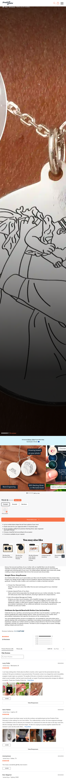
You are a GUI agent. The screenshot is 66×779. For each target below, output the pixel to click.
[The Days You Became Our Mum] (8, 553)
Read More (31, 680)
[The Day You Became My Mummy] (21, 553)
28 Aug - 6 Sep (31, 439)
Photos (19, 648)
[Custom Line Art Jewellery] (47, 553)
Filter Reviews (6, 653)
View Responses (33, 703)
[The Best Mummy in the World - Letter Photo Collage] (34, 553)
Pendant (5, 504)
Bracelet (14, 504)
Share (7, 698)
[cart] (58, 3)
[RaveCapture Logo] (19, 631)
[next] (63, 556)
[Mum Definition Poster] (60, 553)
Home (6, 7)
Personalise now (32, 519)
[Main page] (8, 3)
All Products (12, 7)
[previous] (3, 556)
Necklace (24, 504)
